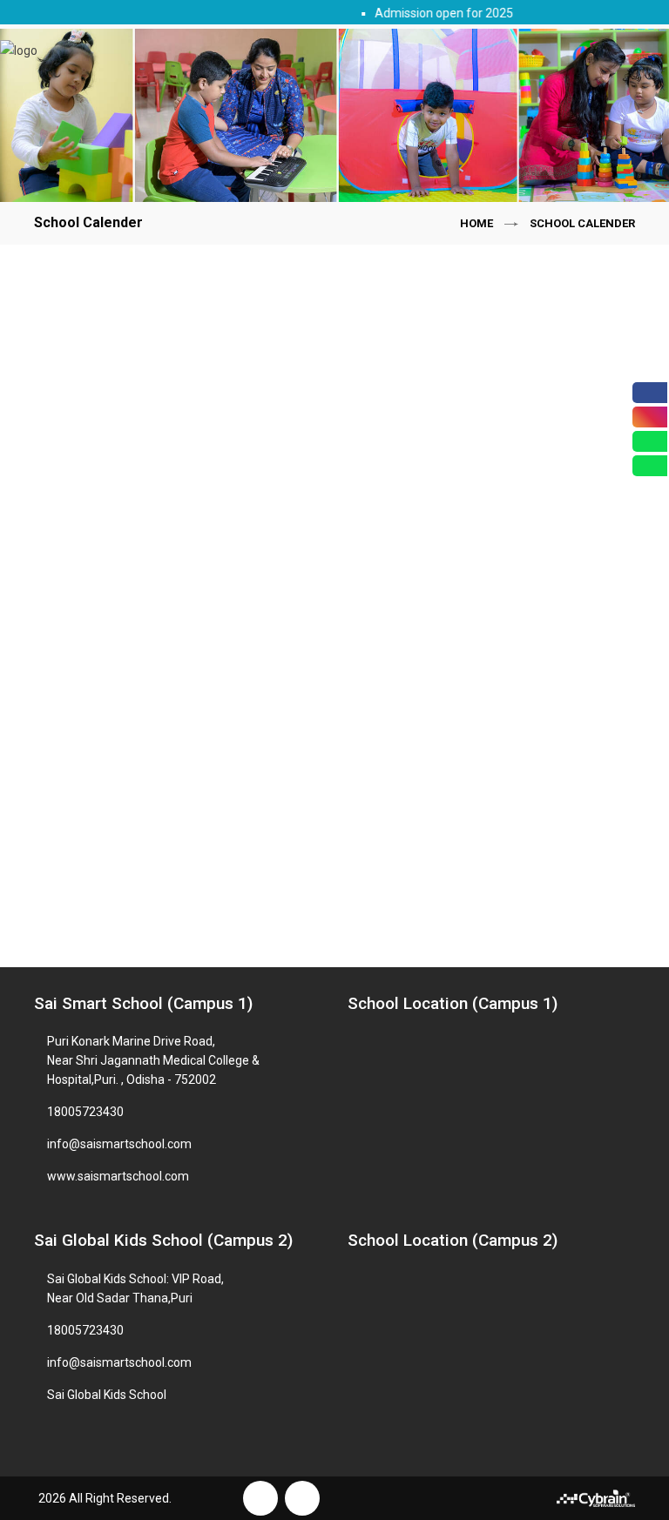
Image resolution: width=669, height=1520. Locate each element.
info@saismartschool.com (119, 1144)
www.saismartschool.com (118, 1176)
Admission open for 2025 (436, 13)
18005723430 (85, 1112)
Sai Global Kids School (106, 1395)
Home (476, 223)
